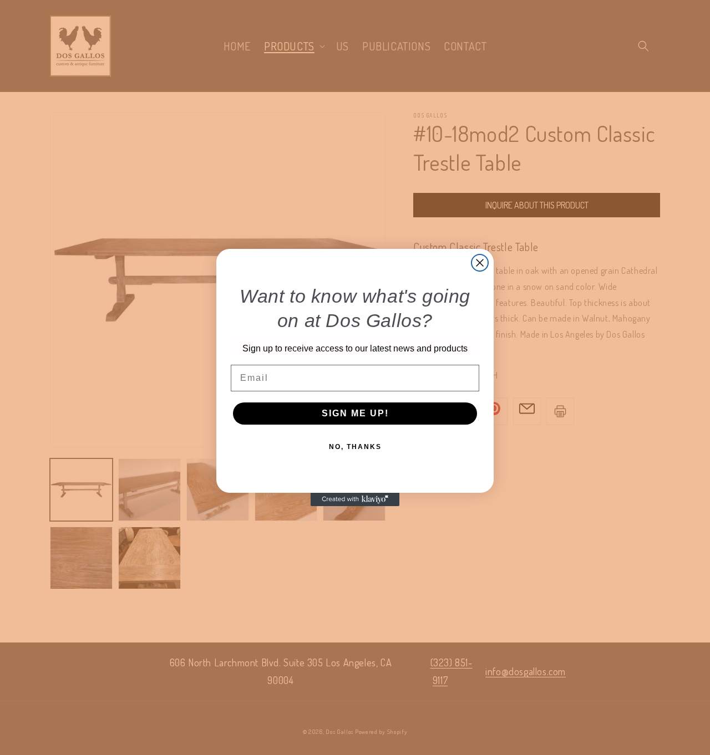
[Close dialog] (479, 262)
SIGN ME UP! (355, 413)
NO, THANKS (355, 447)
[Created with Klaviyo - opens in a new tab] (355, 499)
